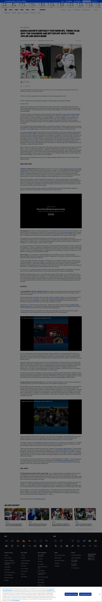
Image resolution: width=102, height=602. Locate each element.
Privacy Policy (50, 590)
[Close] (99, 594)
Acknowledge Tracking (85, 594)
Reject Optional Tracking (71, 594)
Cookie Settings (15, 600)
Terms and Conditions (7, 590)
